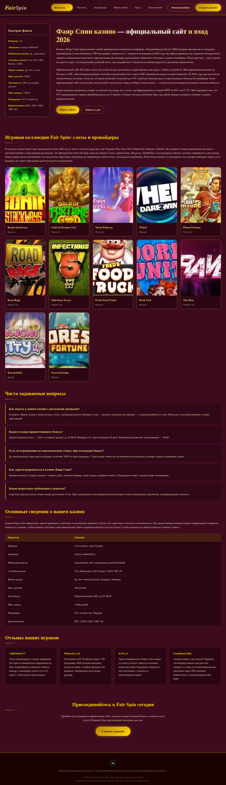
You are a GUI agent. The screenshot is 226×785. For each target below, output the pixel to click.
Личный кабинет (180, 7)
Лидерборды (100, 7)
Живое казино (121, 7)
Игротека (81, 7)
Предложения (155, 7)
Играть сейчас (67, 109)
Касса (138, 7)
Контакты (62, 7)
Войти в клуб (93, 109)
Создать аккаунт (208, 7)
